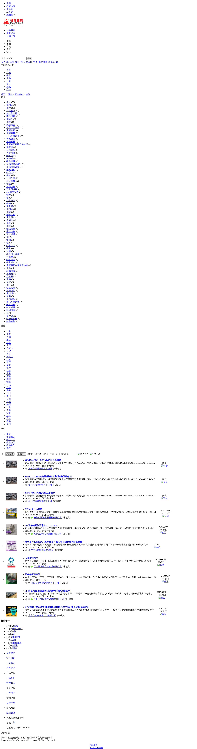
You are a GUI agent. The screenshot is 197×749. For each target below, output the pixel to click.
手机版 (9, 9)
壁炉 (8, 282)
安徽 (8, 365)
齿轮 (22, 62)
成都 (17, 62)
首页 (8, 70)
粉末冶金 (10, 214)
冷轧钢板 (10, 234)
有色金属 (10, 110)
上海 (8, 334)
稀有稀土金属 (12, 254)
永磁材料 (10, 141)
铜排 (8, 285)
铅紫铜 (9, 155)
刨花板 (9, 119)
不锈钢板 (10, 299)
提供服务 (10, 437)
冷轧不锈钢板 (12, 302)
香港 (8, 421)
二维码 (9, 12)
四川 (8, 393)
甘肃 (8, 407)
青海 (8, 410)
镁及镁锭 (10, 288)
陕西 (8, 404)
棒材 (8, 175)
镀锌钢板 (10, 307)
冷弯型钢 (10, 200)
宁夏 (8, 413)
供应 (8, 75)
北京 (8, 331)
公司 (8, 81)
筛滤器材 (10, 133)
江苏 (8, 359)
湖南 (8, 382)
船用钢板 (10, 150)
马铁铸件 (10, 290)
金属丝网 (10, 130)
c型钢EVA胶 (12, 192)
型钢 (8, 240)
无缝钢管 (10, 125)
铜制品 (9, 209)
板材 (8, 102)
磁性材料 (10, 161)
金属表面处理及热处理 (17, 144)
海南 (8, 390)
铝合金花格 (11, 318)
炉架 (8, 296)
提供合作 (10, 445)
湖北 (8, 379)
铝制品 (9, 105)
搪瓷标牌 (10, 321)
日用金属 (10, 178)
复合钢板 (10, 186)
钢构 (8, 203)
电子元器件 (17, 628)
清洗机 (51, 62)
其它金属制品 (12, 127)
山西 (8, 345)
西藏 (8, 401)
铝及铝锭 (10, 245)
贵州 (8, 396)
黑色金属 (10, 139)
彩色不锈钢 (11, 189)
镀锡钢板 (10, 229)
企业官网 (10, 33)
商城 (8, 72)
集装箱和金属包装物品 (17, 265)
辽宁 (8, 351)
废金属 (9, 217)
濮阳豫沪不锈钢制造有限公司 (45, 583)
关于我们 (10, 653)
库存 (8, 448)
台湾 (8, 418)
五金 (3, 62)
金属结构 (10, 170)
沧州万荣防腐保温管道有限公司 (49, 599)
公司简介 (10, 663)
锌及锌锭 (10, 259)
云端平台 (10, 36)
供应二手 (10, 439)
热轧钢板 (10, 304)
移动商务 (10, 30)
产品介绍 (10, 678)
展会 (8, 84)
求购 (8, 78)
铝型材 (9, 147)
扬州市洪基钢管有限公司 (40, 468)
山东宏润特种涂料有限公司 (41, 550)
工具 (8, 268)
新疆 (8, 416)
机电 (15, 648)
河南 (8, 376)
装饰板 (9, 158)
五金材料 (19, 94)
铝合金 (9, 172)
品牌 (8, 89)
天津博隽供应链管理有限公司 (48, 566)
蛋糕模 (9, 293)
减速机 (29, 62)
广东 (8, 385)
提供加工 (10, 442)
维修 (35, 62)
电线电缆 (43, 62)
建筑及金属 (11, 113)
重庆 (8, 340)
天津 (8, 337)
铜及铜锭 (10, 262)
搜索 (29, 58)
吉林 (8, 354)
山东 (8, 373)
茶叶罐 (9, 316)
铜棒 (8, 226)
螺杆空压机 (16, 643)
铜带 (8, 248)
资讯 (8, 87)
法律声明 (10, 703)
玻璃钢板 (10, 271)
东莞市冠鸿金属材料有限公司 (48, 517)
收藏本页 (10, 6)
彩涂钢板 (10, 231)
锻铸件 (9, 220)
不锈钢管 (10, 116)
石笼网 (9, 274)
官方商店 (10, 683)
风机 (12, 62)
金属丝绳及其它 (13, 164)
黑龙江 (9, 356)
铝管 (8, 223)
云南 (8, 399)
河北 (8, 342)
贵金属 (9, 206)
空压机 (15, 645)
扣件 (8, 195)
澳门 (8, 424)
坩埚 (8, 279)
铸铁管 (9, 257)
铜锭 (8, 212)
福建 (8, 368)
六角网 (9, 276)
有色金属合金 (12, 136)
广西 (8, 387)
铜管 (8, 122)
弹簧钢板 (10, 153)
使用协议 (10, 713)
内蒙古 (9, 348)
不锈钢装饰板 (12, 167)
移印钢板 (10, 310)
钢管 (28, 94)
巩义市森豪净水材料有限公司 (42, 615)
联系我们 (10, 668)
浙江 (8, 362)
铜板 (8, 184)
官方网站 (10, 658)
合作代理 (10, 693)
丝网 (8, 251)
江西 (8, 371)
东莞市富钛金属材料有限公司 (48, 534)
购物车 (9, 15)
